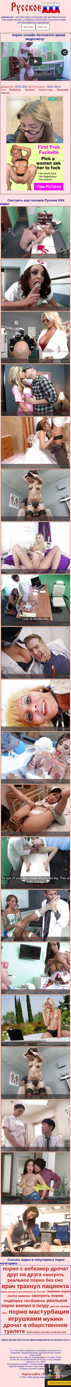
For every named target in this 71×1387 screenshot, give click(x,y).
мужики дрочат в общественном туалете (35, 1325)
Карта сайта (31, 1374)
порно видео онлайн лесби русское (46, 1332)
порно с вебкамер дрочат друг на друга (35, 1271)
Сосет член (46, 89)
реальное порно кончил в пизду (34, 1303)
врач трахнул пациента (35, 1286)
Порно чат (42, 27)
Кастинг (29, 89)
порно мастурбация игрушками (38, 1315)
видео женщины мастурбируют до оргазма (23, 1292)
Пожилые (15, 89)
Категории (28, 27)
